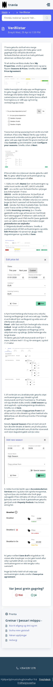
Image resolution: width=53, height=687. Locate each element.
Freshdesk (44, 679)
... (13, 12)
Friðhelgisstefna (26, 683)
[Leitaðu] (47, 18)
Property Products (25, 502)
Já (35, 595)
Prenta (12, 614)
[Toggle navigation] (48, 4)
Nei (20, 595)
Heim (5, 12)
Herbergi (13, 640)
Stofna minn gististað (19, 630)
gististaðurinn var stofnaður (17, 223)
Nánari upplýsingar (18, 635)
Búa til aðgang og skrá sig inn (23, 625)
